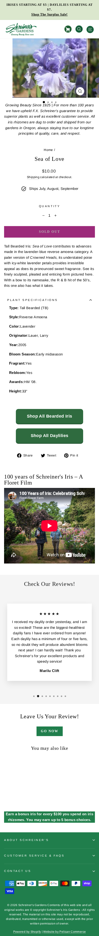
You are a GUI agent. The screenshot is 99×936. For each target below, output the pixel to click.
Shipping (33, 177)
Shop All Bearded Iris (49, 416)
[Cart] (69, 29)
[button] (44, 102)
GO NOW (49, 731)
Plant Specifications (32, 299)
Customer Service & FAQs (34, 855)
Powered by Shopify (27, 931)
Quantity (49, 206)
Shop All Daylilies (49, 435)
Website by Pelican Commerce (64, 931)
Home (48, 150)
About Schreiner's (26, 839)
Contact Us (17, 870)
